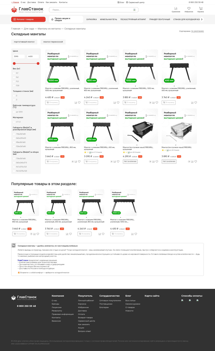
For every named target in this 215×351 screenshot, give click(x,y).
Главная (17, 29)
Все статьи (130, 300)
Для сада (30, 29)
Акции (81, 328)
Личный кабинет (86, 300)
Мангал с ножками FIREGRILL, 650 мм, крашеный (99, 148)
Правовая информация (63, 314)
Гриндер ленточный (159, 19)
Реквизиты (57, 311)
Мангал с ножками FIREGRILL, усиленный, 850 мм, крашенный (101, 89)
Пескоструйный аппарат (133, 19)
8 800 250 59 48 (196, 2)
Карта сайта (152, 295)
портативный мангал (24, 42)
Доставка (31, 2)
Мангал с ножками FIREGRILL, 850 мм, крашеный (60, 148)
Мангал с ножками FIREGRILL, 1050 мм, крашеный (138, 89)
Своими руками (132, 304)
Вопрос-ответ (84, 331)
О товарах (130, 307)
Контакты (63, 2)
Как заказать (51, 2)
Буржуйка (92, 19)
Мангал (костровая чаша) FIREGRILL (177, 147)
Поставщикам (105, 304)
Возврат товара (85, 318)
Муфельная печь (108, 19)
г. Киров (15, 2)
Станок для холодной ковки (188, 19)
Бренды (55, 304)
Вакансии (56, 321)
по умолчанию (197, 31)
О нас (23, 2)
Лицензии (56, 307)
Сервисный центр (86, 321)
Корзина (82, 304)
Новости (129, 311)
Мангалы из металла (51, 29)
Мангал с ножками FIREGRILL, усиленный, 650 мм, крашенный (179, 89)
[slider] (14, 63)
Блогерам (104, 307)
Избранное (83, 307)
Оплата (41, 2)
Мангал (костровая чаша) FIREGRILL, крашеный (138, 148)
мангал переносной (53, 42)
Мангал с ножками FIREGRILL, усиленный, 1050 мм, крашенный (62, 89)
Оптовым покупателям (110, 300)
